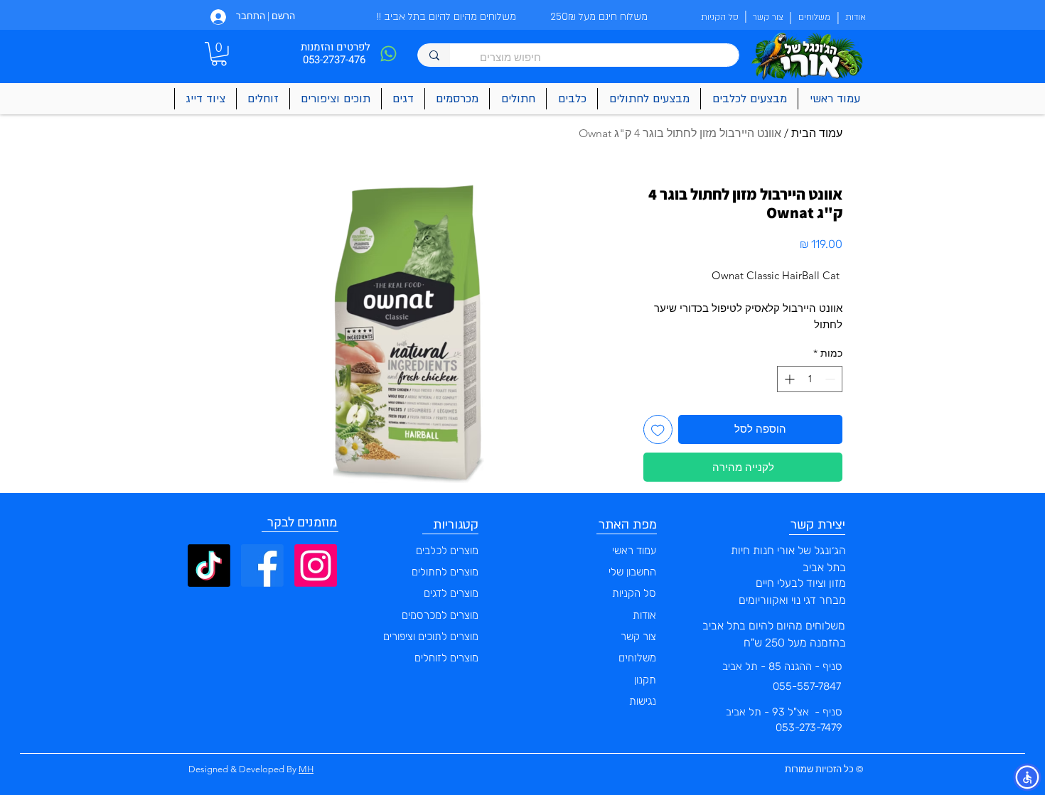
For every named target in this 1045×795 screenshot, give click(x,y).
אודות (644, 615)
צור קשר (638, 636)
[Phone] (388, 53)
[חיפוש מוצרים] (434, 55)
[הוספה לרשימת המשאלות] (657, 429)
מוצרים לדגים (451, 593)
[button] (219, 54)
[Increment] (788, 379)
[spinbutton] (809, 379)
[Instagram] (315, 565)
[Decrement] (831, 379)
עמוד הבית (816, 133)
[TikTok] (209, 565)
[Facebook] (262, 565)
